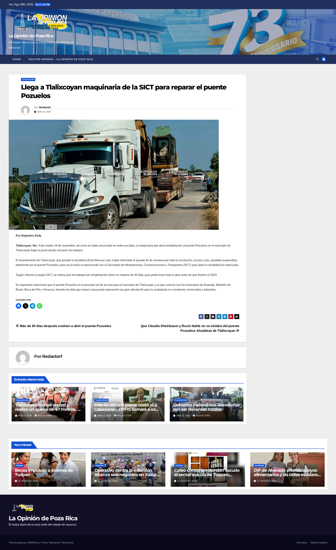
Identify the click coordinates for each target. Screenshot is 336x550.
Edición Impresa (319, 542)
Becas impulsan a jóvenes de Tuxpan (44, 472)
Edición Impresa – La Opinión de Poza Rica (61, 59)
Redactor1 (45, 107)
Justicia (100, 465)
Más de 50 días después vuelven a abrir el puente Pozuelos (65, 326)
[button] (317, 59)
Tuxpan (19, 465)
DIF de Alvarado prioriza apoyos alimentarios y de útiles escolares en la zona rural (287, 475)
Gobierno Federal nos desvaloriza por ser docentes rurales (206, 407)
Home (17, 59)
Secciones (302, 542)
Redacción (124, 415)
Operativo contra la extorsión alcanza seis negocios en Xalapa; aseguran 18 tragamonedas (127, 475)
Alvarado (259, 465)
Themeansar (67, 542)
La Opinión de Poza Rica (31, 35)
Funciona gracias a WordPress (25, 542)
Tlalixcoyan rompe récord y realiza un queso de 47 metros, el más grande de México (47, 409)
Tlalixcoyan (28, 79)
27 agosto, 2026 (28, 481)
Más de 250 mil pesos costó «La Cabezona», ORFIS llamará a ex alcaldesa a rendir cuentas (125, 409)
